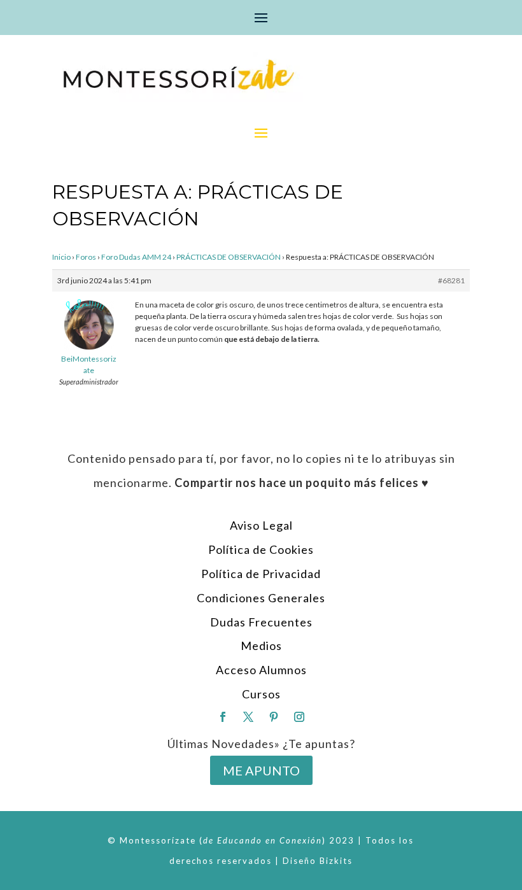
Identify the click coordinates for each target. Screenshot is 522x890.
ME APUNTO (261, 770)
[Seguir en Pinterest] (274, 717)
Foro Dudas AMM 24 (136, 257)
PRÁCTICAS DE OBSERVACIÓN (228, 257)
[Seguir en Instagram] (299, 717)
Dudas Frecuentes (261, 622)
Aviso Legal (261, 525)
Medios (261, 646)
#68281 (451, 280)
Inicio (61, 257)
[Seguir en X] (248, 717)
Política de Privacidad (261, 574)
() (262, 840)
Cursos (261, 694)
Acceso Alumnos (261, 670)
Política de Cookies (261, 549)
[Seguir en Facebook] (223, 717)
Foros (86, 257)
